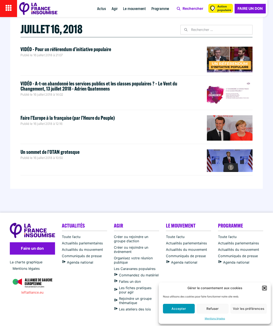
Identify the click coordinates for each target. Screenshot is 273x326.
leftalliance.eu (32, 292)
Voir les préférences (248, 309)
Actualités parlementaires (82, 243)
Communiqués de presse (82, 256)
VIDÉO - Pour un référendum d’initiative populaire (65, 49)
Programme (160, 8)
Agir (115, 8)
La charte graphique (26, 262)
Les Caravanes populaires (134, 269)
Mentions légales (215, 318)
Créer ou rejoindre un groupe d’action (131, 239)
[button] (264, 288)
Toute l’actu (71, 237)
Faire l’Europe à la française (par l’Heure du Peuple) (67, 117)
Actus (101, 8)
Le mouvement (134, 8)
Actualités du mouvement (82, 249)
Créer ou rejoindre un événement (131, 249)
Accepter (178, 309)
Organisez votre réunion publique (133, 260)
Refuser (212, 309)
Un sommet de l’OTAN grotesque (50, 152)
